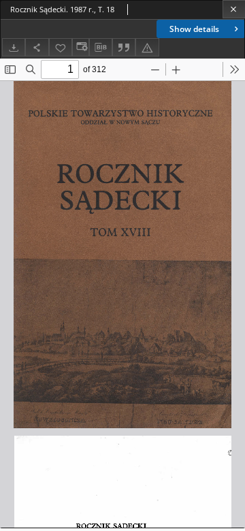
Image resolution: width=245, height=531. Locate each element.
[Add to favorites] (60, 47)
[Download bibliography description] (100, 47)
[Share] (36, 47)
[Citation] (123, 47)
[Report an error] (147, 47)
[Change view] (80, 47)
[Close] (234, 9)
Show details (194, 29)
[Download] (13, 47)
